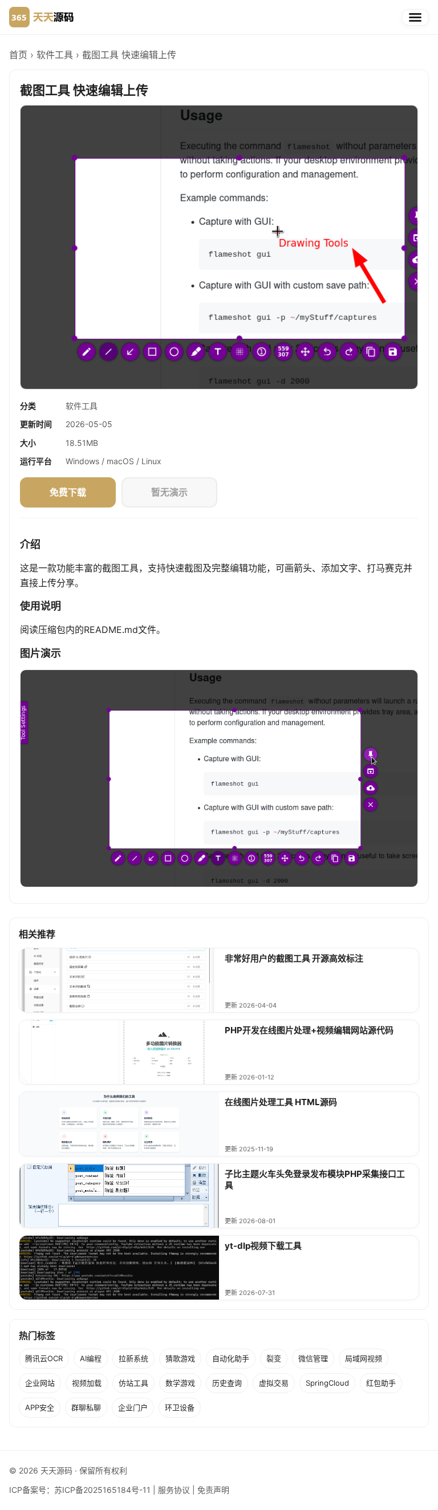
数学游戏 (180, 1382)
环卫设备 (179, 1407)
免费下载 (68, 492)
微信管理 (313, 1358)
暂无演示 (169, 492)
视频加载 (87, 1382)
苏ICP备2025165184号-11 (102, 1490)
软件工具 (54, 54)
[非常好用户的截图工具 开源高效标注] (119, 980)
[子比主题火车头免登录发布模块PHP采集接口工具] (119, 1196)
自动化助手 (230, 1358)
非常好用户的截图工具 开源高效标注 (294, 958)
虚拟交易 (274, 1382)
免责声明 (213, 1490)
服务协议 (174, 1490)
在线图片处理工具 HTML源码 (281, 1102)
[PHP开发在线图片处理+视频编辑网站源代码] (119, 1052)
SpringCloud (327, 1382)
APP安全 (39, 1407)
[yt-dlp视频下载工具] (119, 1268)
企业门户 (133, 1407)
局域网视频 (363, 1358)
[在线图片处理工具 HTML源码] (119, 1124)
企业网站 (40, 1382)
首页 (18, 54)
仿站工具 (133, 1382)
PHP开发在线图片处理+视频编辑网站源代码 (309, 1030)
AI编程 (91, 1358)
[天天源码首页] (41, 17)
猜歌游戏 (180, 1358)
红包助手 (381, 1382)
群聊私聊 (86, 1407)
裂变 (273, 1358)
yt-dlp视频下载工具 (263, 1245)
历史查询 (227, 1382)
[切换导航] (415, 17)
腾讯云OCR (44, 1358)
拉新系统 (133, 1358)
